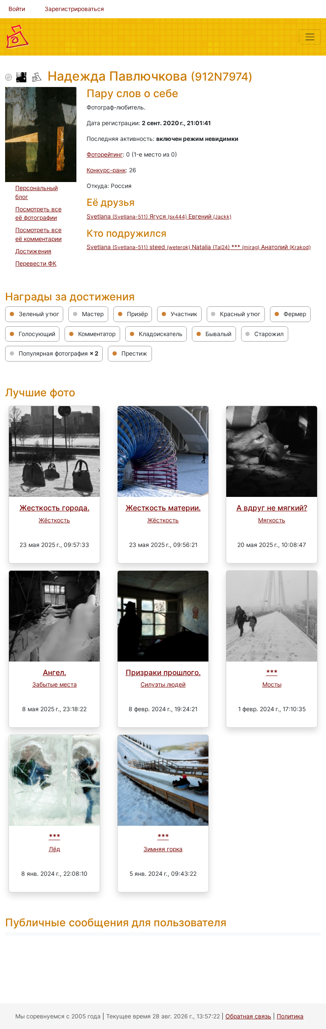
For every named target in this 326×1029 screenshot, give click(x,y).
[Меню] (310, 37)
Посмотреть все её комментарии (38, 234)
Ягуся (168, 216)
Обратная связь (248, 1016)
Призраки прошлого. (163, 672)
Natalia (211, 247)
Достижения (33, 251)
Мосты (271, 684)
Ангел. (54, 672)
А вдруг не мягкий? (271, 507)
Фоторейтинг (105, 154)
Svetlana (117, 216)
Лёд (54, 849)
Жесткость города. (55, 507)
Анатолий (286, 247)
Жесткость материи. (163, 507)
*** (245, 247)
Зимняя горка (163, 849)
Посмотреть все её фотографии (38, 214)
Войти (16, 9)
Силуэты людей (163, 684)
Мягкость (271, 520)
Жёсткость (54, 520)
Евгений (209, 216)
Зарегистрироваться (74, 9)
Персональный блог (36, 192)
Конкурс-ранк (106, 170)
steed (169, 247)
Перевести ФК (35, 263)
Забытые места (54, 684)
